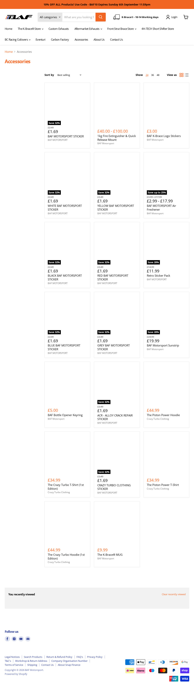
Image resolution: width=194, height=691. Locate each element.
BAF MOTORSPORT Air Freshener (161, 207)
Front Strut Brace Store (120, 29)
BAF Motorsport (105, 143)
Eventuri (40, 39)
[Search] (100, 17)
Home (8, 29)
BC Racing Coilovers (16, 39)
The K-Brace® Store (29, 29)
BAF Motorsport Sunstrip (163, 345)
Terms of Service (14, 665)
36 (152, 75)
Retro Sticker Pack (158, 275)
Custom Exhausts (58, 29)
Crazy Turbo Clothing (158, 418)
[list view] (186, 75)
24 (147, 75)
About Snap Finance (69, 665)
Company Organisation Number (69, 661)
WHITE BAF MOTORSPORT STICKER (65, 207)
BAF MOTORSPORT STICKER (66, 136)
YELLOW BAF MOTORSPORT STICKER (115, 207)
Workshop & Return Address (31, 661)
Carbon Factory (60, 39)
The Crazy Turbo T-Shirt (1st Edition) (66, 486)
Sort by (49, 74)
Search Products (33, 657)
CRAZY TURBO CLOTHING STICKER (114, 487)
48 (158, 75)
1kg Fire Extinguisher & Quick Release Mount (116, 138)
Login (174, 17)
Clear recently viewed (174, 594)
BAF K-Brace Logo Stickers (164, 136)
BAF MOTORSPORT (58, 140)
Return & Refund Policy (59, 657)
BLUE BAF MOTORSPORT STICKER (64, 347)
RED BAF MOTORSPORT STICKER (112, 277)
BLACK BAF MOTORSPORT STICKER (65, 277)
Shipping (32, 665)
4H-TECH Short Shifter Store (158, 29)
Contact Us (116, 39)
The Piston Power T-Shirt (163, 485)
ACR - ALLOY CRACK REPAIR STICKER (115, 417)
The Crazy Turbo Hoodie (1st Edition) (66, 556)
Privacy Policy (94, 657)
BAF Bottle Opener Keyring (65, 415)
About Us (99, 39)
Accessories (81, 39)
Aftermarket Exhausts (87, 29)
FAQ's (80, 657)
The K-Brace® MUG (110, 554)
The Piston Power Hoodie (163, 415)
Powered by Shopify (16, 674)
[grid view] (181, 75)
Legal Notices (12, 657)
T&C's (8, 661)
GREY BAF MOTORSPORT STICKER (113, 347)
